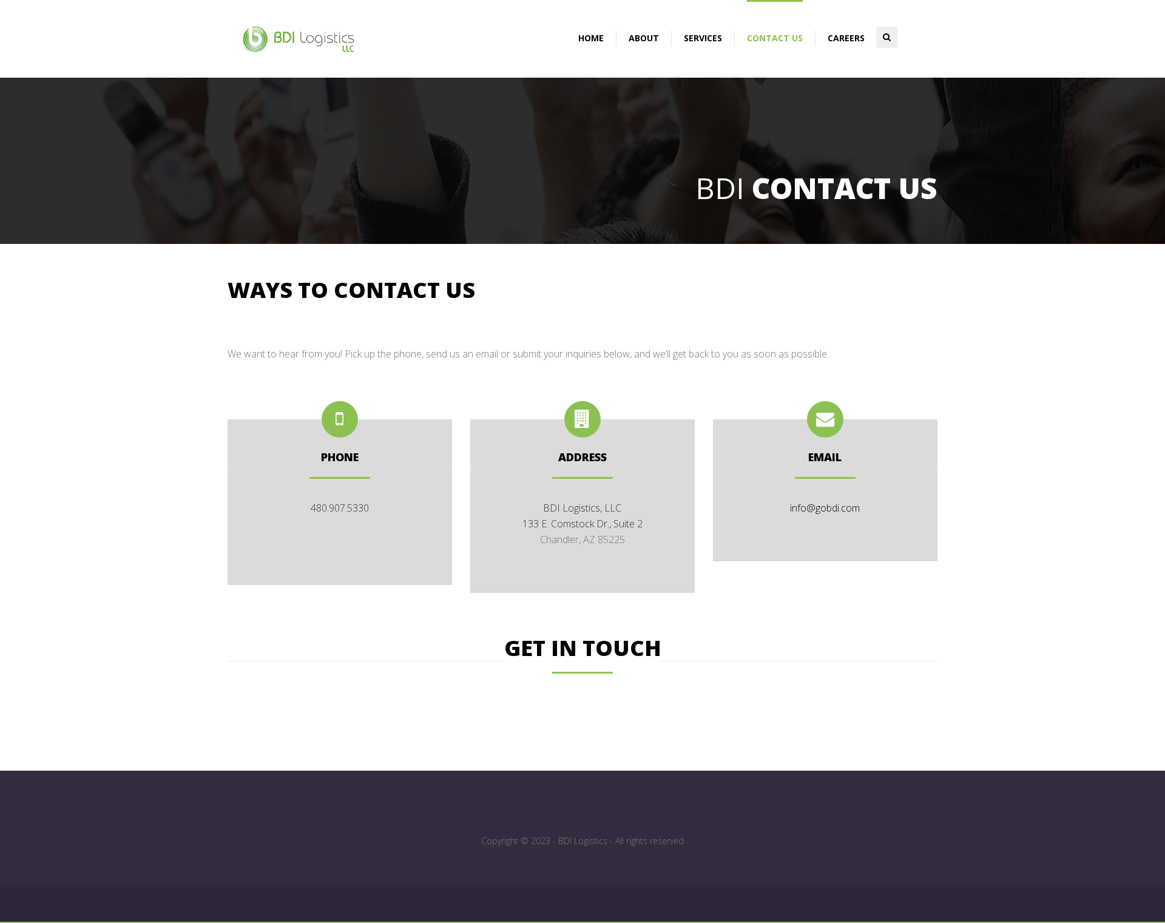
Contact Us (775, 38)
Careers (846, 38)
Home (591, 38)
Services (703, 38)
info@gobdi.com (825, 508)
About (644, 38)
